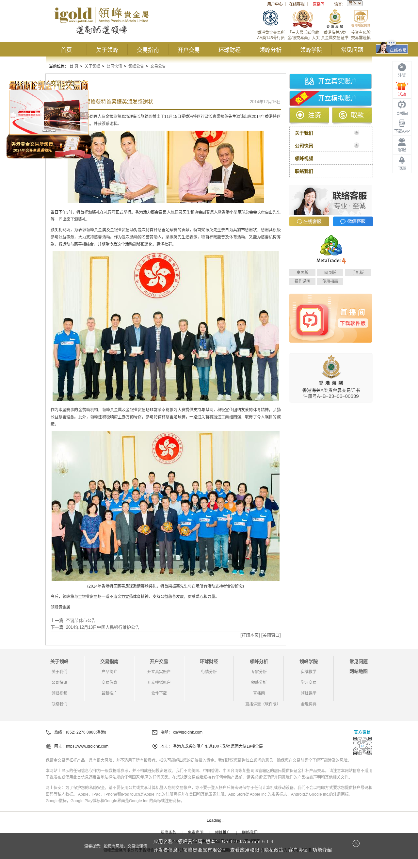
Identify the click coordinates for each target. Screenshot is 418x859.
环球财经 (229, 50)
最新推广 (109, 693)
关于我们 (59, 672)
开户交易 (189, 50)
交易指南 (148, 50)
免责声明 (195, 832)
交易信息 (109, 682)
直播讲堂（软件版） (263, 704)
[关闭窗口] (271, 635)
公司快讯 (114, 66)
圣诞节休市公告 (81, 620)
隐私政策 (274, 850)
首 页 (74, 66)
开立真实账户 (337, 81)
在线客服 (297, 4)
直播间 (319, 4)
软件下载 (159, 693)
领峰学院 (311, 50)
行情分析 (209, 672)
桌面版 (302, 272)
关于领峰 (107, 50)
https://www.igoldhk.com (87, 746)
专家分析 (259, 672)
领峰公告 (136, 66)
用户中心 (275, 4)
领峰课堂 (308, 693)
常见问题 (352, 50)
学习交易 (308, 682)
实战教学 (308, 672)
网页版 (330, 272)
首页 (66, 50)
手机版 (358, 272)
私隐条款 (168, 832)
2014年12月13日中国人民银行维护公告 (102, 627)
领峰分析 (270, 50)
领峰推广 (223, 832)
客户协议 (298, 850)
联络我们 (59, 704)
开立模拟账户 (337, 98)
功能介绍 (322, 850)
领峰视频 (59, 693)
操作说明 (302, 281)
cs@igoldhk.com (187, 732)
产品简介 (109, 672)
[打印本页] (250, 635)
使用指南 (330, 281)
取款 (357, 115)
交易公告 (158, 66)
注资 (314, 115)
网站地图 (358, 671)
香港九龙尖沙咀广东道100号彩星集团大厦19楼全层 (218, 746)
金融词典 (308, 704)
